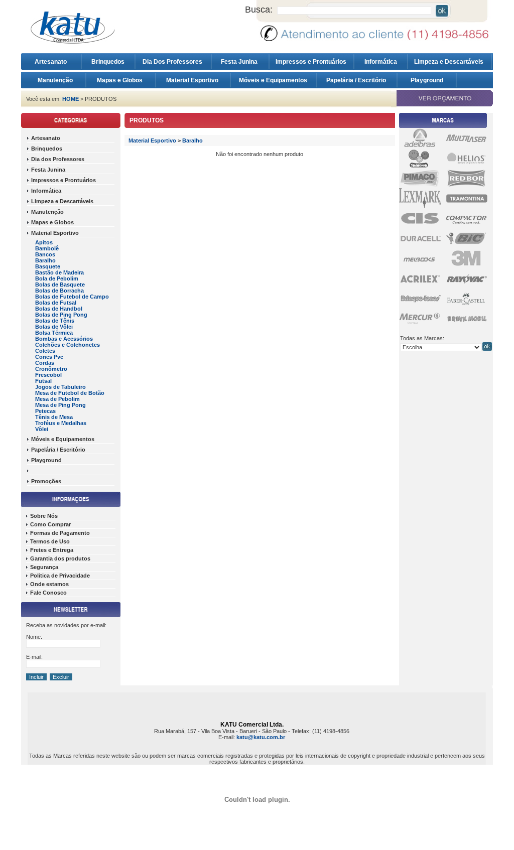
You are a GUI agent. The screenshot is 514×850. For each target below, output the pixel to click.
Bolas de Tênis (54, 321)
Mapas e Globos (120, 80)
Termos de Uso (50, 541)
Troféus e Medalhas (60, 423)
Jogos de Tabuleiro (60, 387)
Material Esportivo (193, 80)
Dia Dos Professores (173, 61)
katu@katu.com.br (260, 737)
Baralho (45, 260)
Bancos (45, 254)
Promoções (46, 481)
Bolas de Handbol (58, 309)
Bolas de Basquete (60, 284)
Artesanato (53, 61)
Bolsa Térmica (54, 333)
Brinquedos (107, 61)
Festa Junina (240, 61)
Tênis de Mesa (54, 417)
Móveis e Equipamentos (274, 80)
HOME (70, 99)
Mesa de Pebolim (57, 399)
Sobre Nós (44, 516)
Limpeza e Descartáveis (449, 61)
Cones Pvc (49, 357)
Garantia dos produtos (60, 558)
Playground (427, 80)
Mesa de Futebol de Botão (69, 393)
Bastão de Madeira (59, 272)
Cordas (44, 363)
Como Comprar (50, 524)
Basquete (47, 266)
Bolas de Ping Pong (61, 315)
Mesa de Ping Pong (60, 405)
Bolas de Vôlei (54, 327)
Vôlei (41, 429)
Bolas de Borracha (59, 291)
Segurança (44, 567)
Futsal (43, 381)
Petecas (45, 411)
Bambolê (47, 248)
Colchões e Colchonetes (67, 345)
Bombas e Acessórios (64, 339)
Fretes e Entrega (51, 550)
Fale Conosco (48, 593)
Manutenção (55, 80)
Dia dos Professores (57, 159)
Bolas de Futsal (55, 303)
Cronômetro (51, 369)
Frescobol (48, 375)
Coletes (45, 351)
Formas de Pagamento (60, 533)
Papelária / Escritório (357, 80)
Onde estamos (49, 584)
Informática (380, 61)
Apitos (44, 242)
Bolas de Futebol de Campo (72, 297)
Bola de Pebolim (56, 278)
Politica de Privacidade (60, 576)
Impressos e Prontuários (312, 61)
